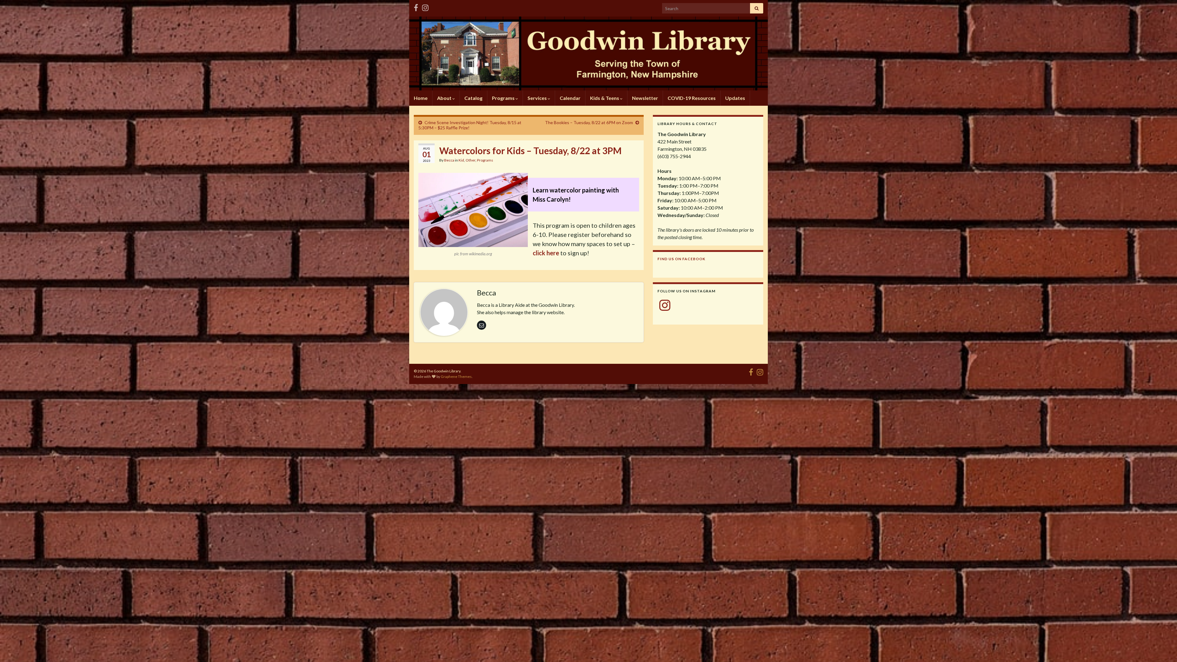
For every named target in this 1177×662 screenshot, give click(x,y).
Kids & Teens (605, 98)
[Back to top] (1163, 648)
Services (538, 98)
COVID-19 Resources (692, 98)
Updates (735, 98)
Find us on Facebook (681, 259)
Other (470, 160)
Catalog (473, 98)
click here (546, 253)
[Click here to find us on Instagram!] (425, 6)
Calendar (570, 98)
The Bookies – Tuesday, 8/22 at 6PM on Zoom (589, 122)
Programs (504, 98)
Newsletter (645, 98)
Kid (461, 160)
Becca (449, 160)
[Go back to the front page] (588, 53)
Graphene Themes (456, 376)
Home (421, 98)
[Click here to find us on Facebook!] (416, 6)
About (444, 98)
